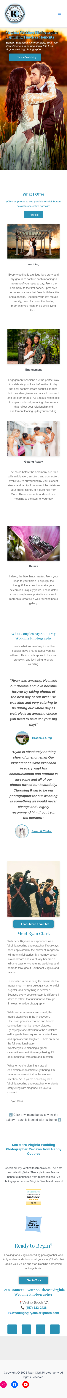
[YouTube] (25, 1384)
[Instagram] (3, 1384)
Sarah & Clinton (42, 831)
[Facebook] (14, 1384)
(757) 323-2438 (36, 1307)
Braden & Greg (42, 738)
